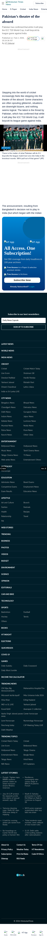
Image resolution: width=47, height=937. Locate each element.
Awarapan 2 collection (33, 709)
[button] (3, 3)
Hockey (4, 617)
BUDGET (5, 561)
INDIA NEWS (6, 357)
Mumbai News (7, 426)
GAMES (4, 661)
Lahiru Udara (29, 387)
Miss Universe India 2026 (34, 695)
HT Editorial (9, 43)
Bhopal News (29, 403)
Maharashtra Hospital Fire (34, 688)
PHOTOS (5, 548)
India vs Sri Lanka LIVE (10, 392)
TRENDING (6, 534)
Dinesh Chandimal (8, 387)
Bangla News (29, 755)
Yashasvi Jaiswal (7, 382)
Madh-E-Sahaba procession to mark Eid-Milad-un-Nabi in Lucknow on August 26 (33, 798)
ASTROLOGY (6, 466)
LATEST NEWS (7, 344)
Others (4, 621)
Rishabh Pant (29, 382)
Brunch (26, 503)
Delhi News (6, 412)
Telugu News (6, 759)
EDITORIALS (6, 588)
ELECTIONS (6, 641)
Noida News (28, 426)
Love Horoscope (7, 721)
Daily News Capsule (10, 320)
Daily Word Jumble (9, 670)
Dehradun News (30, 407)
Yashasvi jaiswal (30, 705)
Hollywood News (30, 446)
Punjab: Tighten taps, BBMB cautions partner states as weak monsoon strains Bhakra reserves (11, 782)
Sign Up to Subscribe (23, 327)
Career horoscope (31, 714)
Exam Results (6, 491)
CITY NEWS (6, 398)
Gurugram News (30, 412)
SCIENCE (5, 574)
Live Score (5, 373)
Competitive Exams (9, 487)
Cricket (23, 9)
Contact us (21, 845)
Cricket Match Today (32, 369)
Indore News (6, 417)
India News (33, 9)
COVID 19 (5, 655)
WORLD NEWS (7, 351)
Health (4, 512)
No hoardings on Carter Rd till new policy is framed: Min (11, 833)
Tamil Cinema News (31, 451)
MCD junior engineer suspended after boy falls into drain (33, 810)
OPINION (5, 581)
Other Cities (28, 435)
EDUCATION (6, 478)
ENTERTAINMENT (8, 441)
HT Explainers (29, 764)
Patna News (6, 430)
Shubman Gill (29, 373)
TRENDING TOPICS (9, 737)
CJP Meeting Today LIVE (33, 725)
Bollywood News (8, 446)
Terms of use (37, 845)
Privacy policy (7, 849)
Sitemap (4, 859)
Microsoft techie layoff (10, 695)
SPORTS (4, 608)
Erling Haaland (29, 700)
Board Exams (29, 482)
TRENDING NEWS (9, 684)
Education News (30, 491)
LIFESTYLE (5, 498)
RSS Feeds (21, 859)
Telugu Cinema (29, 750)
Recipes (27, 512)
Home (4, 9)
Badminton (5, 612)
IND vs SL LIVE (7, 705)
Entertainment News (9, 755)
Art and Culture (7, 503)
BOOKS (4, 628)
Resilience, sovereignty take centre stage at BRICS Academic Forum (32, 781)
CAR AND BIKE (7, 594)
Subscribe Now (22, 280)
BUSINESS (5, 541)
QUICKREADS (7, 648)
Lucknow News (30, 421)
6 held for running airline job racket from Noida (11, 822)
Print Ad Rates (22, 854)
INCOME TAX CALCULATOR (12, 677)
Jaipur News (28, 417)
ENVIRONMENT (8, 568)
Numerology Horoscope (33, 721)
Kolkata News (6, 421)
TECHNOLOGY (7, 601)
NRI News (5, 764)
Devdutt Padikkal (8, 378)
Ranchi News (6, 435)
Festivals (27, 507)
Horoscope (5, 471)
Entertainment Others (32, 460)
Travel (26, 516)
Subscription (6, 854)
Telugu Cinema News (9, 455)
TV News (27, 455)
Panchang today (7, 725)
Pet (2, 521)
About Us (5, 845)
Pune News (28, 430)
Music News (6, 451)
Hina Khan (5, 700)
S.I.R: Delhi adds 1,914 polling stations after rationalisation (33, 833)
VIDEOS (4, 554)
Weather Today (23, 849)
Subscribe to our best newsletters (23, 314)
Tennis (26, 617)
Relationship (6, 516)
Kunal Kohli (5, 709)
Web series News (8, 460)
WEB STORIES (7, 528)
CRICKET (5, 364)
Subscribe (39, 3)
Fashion (4, 507)
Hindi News (28, 759)
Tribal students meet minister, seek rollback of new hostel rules (34, 822)
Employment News (31, 487)
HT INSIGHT (6, 635)
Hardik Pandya (29, 378)
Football (27, 612)
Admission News (8, 482)
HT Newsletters (38, 849)
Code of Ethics (38, 854)
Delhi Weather (7, 730)
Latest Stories (9, 773)
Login (31, 287)
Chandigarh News (8, 407)
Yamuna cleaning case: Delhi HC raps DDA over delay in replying (11, 811)
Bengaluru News (7, 403)
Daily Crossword (30, 666)
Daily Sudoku (6, 666)
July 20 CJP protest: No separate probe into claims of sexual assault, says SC (11, 797)
